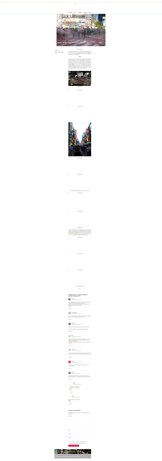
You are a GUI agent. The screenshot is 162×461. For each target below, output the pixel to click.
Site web (69, 437)
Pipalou (73, 361)
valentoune (73, 323)
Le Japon (55, 40)
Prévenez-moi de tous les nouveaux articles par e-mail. (77, 443)
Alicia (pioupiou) (74, 312)
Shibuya (89, 53)
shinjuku (56, 52)
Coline (56, 49)
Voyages (64, 40)
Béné (72, 335)
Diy (75, 12)
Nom (69, 429)
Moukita (73, 298)
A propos (70, 12)
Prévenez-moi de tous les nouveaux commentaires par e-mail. (78, 441)
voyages (62, 52)
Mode (90, 12)
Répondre (69, 308)
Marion (73, 372)
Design (85, 12)
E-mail (69, 433)
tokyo (59, 52)
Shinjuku (77, 54)
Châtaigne (73, 349)
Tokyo (62, 40)
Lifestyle (80, 12)
